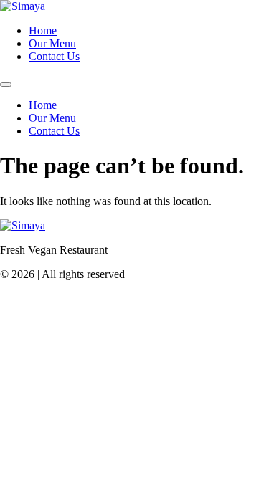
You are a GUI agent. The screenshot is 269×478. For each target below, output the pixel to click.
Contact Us (54, 56)
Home (43, 30)
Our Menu (52, 43)
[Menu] (5, 84)
